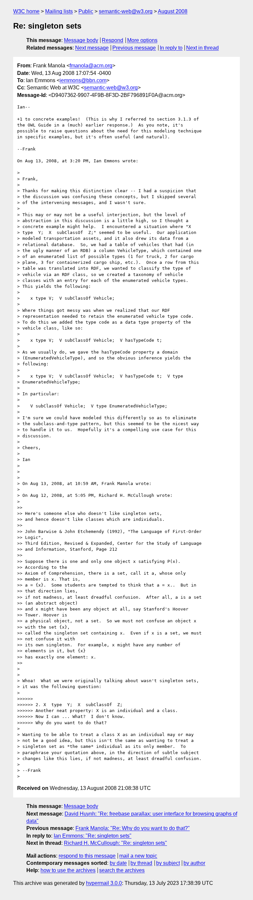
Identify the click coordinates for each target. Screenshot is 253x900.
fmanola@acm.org (91, 65)
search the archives (122, 870)
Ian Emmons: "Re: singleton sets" (92, 836)
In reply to (171, 48)
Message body (81, 40)
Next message (92, 48)
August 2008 (172, 11)
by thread (141, 863)
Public (85, 11)
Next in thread (202, 48)
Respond (112, 40)
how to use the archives (68, 870)
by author (194, 863)
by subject (168, 863)
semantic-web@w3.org (126, 11)
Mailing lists (59, 11)
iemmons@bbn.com (83, 80)
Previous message (134, 48)
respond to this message (87, 856)
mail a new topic (138, 856)
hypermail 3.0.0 (104, 883)
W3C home (26, 11)
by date (118, 863)
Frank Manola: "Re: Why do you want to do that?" (132, 828)
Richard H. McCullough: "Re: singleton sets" (115, 843)
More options (142, 40)
